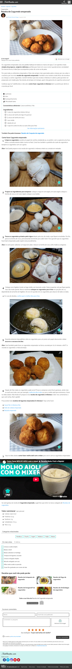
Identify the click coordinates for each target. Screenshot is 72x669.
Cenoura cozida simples (10, 547)
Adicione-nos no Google (63, 59)
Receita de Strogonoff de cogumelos (26, 589)
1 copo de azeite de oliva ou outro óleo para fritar (22, 125)
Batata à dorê (8, 550)
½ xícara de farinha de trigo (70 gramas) (19, 115)
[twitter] (7, 659)
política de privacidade (15, 636)
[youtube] (15, 659)
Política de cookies (64, 667)
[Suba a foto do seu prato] (42, 603)
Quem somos (24, 667)
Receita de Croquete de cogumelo (32, 133)
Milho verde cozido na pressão (12, 564)
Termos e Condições (41, 667)
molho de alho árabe (35, 392)
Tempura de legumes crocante (12, 555)
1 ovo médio (10, 120)
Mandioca (19, 536)
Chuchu (26, 536)
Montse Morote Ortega (13, 17)
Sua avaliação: (25, 633)
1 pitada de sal (11, 123)
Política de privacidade (53, 667)
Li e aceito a (12, 636)
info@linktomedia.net (41, 646)
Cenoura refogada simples (11, 558)
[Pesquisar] (69, 2)
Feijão (47, 536)
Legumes (8, 6)
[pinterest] (18, 659)
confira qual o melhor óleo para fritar (28, 296)
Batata (53, 536)
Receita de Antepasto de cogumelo (26, 578)
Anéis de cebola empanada (12, 408)
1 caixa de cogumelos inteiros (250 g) (18, 112)
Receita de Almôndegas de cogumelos (61, 589)
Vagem (33, 536)
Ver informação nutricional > (36, 128)
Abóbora (40, 536)
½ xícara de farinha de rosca (15, 117)
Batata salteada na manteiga (12, 553)
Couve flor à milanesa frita (12, 405)
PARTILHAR (64, 3)
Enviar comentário (62, 637)
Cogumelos (13, 6)
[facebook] (4, 659)
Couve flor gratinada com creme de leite (15, 567)
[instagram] (11, 659)
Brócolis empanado (10, 410)
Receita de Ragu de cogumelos (59, 578)
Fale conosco (32, 667)
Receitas (3, 6)
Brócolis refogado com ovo (12, 561)
